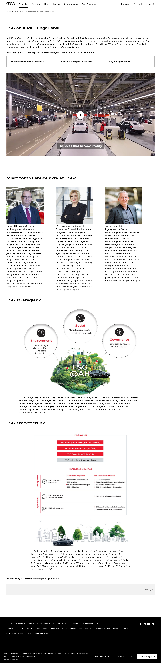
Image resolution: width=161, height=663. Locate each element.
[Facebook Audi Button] (140, 624)
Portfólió (36, 4)
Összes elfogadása (147, 656)
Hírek (47, 4)
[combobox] (115, 4)
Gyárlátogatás (71, 4)
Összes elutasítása (124, 656)
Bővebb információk (11, 659)
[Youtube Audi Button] (149, 624)
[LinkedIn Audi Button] (153, 624)
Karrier (56, 4)
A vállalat (23, 4)
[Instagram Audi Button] (145, 624)
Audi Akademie (89, 4)
